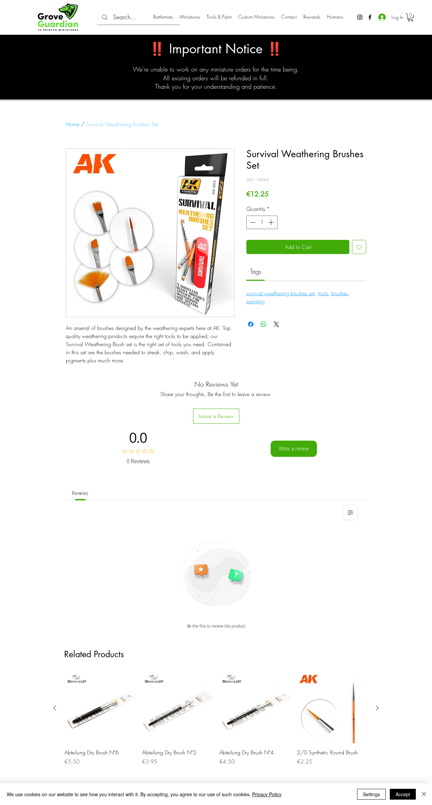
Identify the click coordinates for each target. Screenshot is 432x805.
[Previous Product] (55, 708)
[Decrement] (252, 222)
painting (255, 301)
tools (323, 293)
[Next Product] (377, 708)
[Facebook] (370, 17)
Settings (371, 794)
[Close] (424, 794)
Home (72, 124)
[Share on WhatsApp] (264, 324)
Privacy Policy (266, 794)
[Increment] (271, 222)
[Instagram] (359, 17)
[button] (410, 17)
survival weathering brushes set (280, 293)
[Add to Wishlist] (359, 247)
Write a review (294, 448)
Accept (403, 794)
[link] (255, 271)
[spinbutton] (262, 222)
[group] (216, 723)
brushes (339, 293)
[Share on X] (276, 324)
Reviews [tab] (80, 493)
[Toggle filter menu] (350, 512)
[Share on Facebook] (251, 324)
